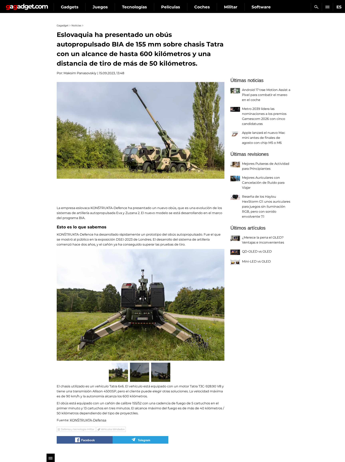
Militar (230, 7)
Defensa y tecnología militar (77, 429)
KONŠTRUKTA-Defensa (88, 420)
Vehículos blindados (113, 429)
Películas (170, 7)
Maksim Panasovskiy (79, 73)
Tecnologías (134, 7)
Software (261, 7)
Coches (202, 7)
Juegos (100, 7)
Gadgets (69, 7)
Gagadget (27, 5)
